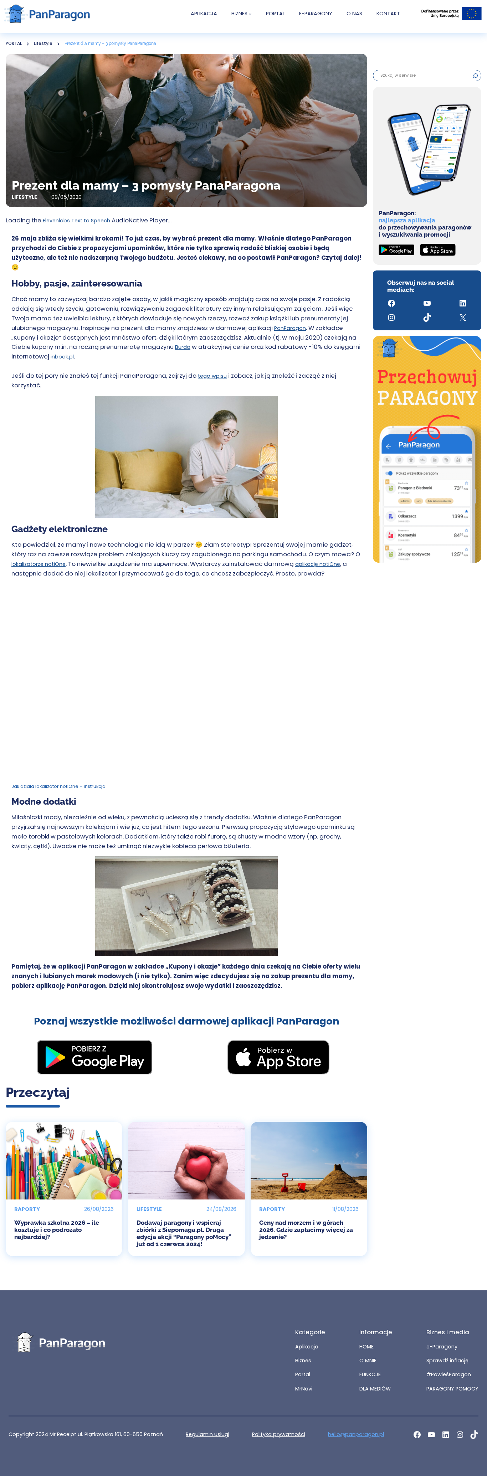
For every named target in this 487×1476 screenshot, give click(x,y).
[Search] (475, 75)
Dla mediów (375, 1388)
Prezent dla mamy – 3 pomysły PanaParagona (110, 43)
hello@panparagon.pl (356, 1434)
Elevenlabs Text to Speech (76, 220)
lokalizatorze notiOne (38, 564)
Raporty (27, 1209)
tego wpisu (212, 376)
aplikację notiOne (317, 564)
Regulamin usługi (207, 1434)
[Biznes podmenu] (250, 13)
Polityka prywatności (278, 1434)
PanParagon (290, 328)
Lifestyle (43, 43)
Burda (182, 347)
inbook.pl (62, 356)
